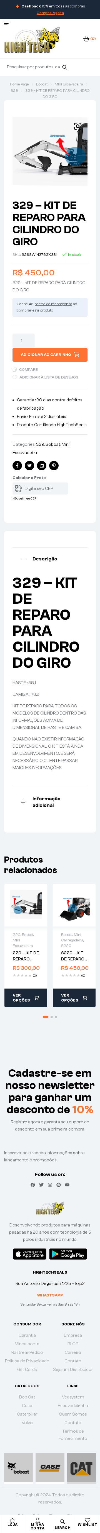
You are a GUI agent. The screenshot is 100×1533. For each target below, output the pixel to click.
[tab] (50, 558)
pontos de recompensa (53, 304)
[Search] (64, 67)
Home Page (19, 84)
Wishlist (88, 1525)
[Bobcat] (18, 1467)
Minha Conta (38, 1526)
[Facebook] (33, 1185)
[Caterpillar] (81, 1467)
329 (14, 90)
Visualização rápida (25, 905)
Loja (13, 1525)
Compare (28, 369)
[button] (78, 126)
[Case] (50, 1467)
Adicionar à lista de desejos (48, 377)
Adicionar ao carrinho (46, 355)
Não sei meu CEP (24, 498)
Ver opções (21, 998)
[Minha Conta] (37, 1520)
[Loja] (12, 1520)
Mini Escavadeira (69, 84)
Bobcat (42, 84)
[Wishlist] (87, 1520)
